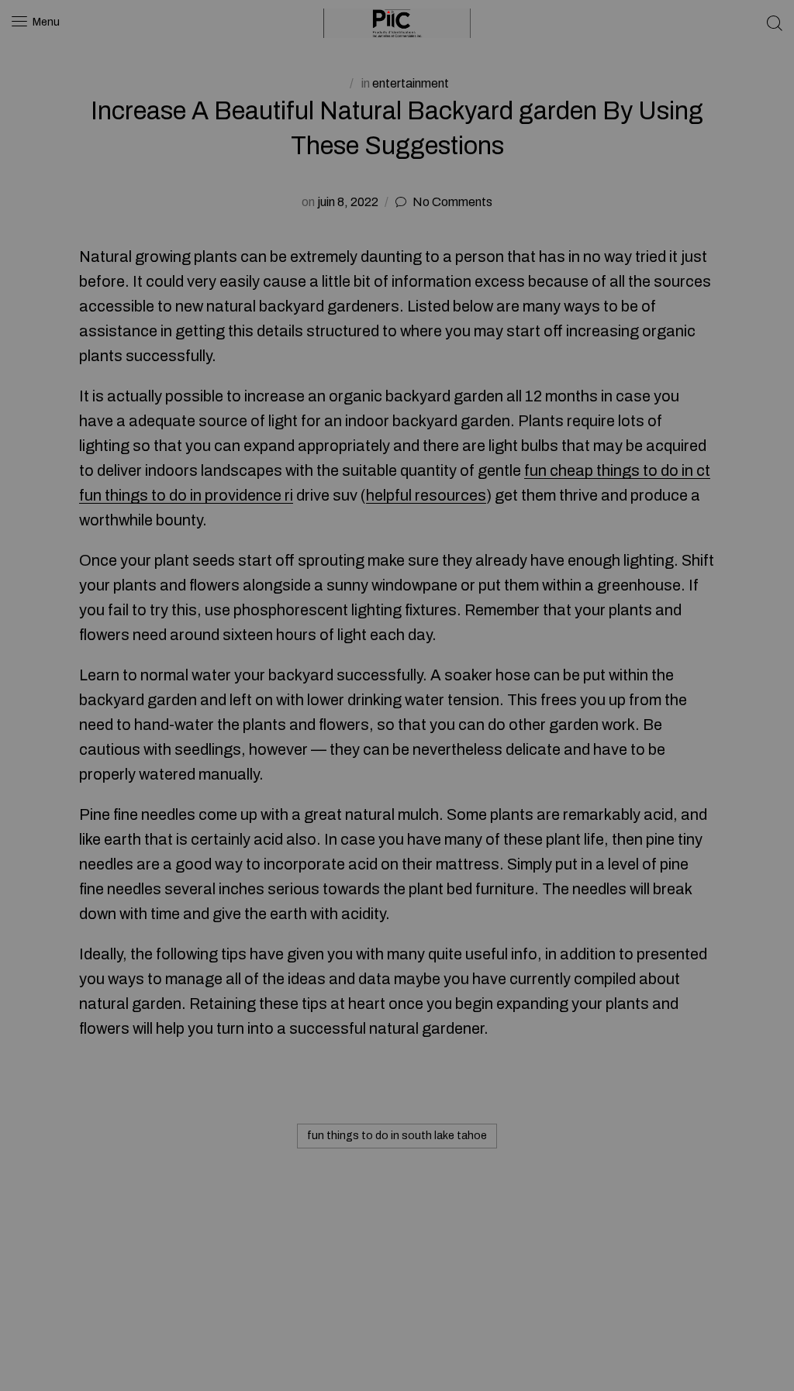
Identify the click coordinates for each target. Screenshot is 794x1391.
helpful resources (426, 495)
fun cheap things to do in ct (617, 470)
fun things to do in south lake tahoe (397, 1135)
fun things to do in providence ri (186, 495)
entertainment (410, 83)
